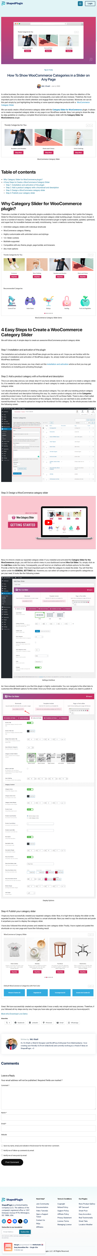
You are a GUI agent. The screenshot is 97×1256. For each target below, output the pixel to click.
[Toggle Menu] (80, 3)
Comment (5, 1085)
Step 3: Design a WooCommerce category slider (25, 190)
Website (4, 1135)
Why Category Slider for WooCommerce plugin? (23, 179)
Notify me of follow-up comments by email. (19, 1150)
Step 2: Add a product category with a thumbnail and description (32, 187)
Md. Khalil (46, 86)
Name (4, 1113)
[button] (48, 139)
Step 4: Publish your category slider (20, 193)
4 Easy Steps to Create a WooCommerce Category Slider (27, 182)
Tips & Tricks (48, 70)
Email (3, 1124)
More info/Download (9, 1014)
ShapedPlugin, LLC (45, 1251)
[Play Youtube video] (48, 522)
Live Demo (23, 1014)
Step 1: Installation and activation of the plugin (25, 185)
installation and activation (57, 364)
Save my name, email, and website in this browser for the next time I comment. (32, 1146)
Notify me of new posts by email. (15, 1155)
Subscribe (25, 1232)
